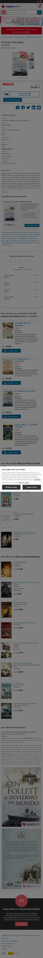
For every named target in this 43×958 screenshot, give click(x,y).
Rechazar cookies (11, 487)
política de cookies (23, 482)
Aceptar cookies (32, 487)
